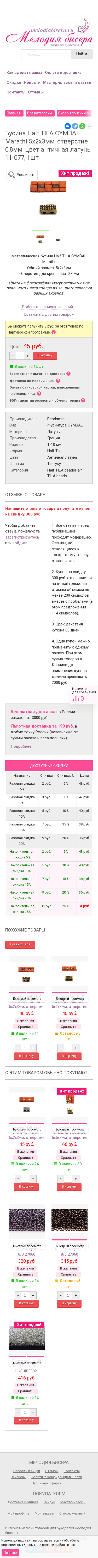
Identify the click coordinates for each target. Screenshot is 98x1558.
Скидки (14, 82)
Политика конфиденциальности (56, 1477)
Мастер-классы (72, 1502)
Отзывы (36, 92)
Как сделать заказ (24, 72)
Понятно (10, 1553)
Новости (32, 82)
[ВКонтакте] (68, 126)
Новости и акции (26, 1471)
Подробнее (21, 746)
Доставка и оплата (23, 1502)
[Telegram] (75, 126)
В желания (25, 1021)
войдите (20, 543)
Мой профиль (19, 1513)
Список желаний (72, 1513)
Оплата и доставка (63, 72)
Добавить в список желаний (47, 307)
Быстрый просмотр (27, 999)
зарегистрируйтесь (22, 537)
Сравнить (84, 694)
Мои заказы (44, 1513)
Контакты (16, 92)
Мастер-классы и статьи (67, 82)
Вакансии (18, 1477)
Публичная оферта (46, 1483)
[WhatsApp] (82, 126)
